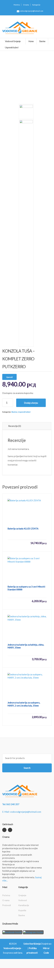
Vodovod (22, 900)
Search (27, 767)
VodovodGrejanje (12, 948)
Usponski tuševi (24, 412)
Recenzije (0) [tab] (14, 426)
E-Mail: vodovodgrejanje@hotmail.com (21, 811)
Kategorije (36, 5)
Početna (17, 5)
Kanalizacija (23, 905)
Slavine (14, 412)
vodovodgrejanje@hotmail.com (31, 11)
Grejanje (22, 895)
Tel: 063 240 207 (10, 804)
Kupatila (22, 910)
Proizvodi (6, 905)
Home (31, 41)
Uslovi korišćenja (32, 943)
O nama (26, 5)
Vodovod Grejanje (13, 41)
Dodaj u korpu (31, 402)
